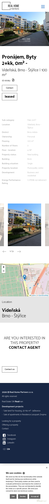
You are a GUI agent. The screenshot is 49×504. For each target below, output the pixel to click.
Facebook (11, 435)
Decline (23, 496)
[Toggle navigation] (42, 7)
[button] (24, 277)
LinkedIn (10, 443)
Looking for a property (11, 421)
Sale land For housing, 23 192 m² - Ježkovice (22, 411)
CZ (4, 449)
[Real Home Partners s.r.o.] (15, 6)
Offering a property (10, 425)
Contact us (10, 369)
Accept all (34, 496)
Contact (9, 88)
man (19, 401)
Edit (13, 496)
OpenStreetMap (43, 295)
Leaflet (33, 295)
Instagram (11, 439)
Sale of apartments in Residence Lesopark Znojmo (25, 414)
